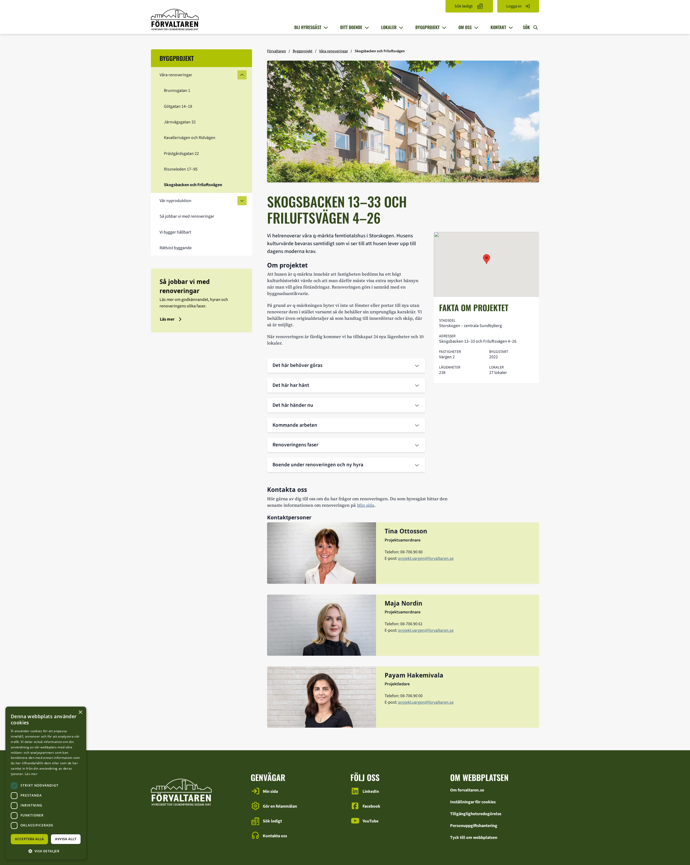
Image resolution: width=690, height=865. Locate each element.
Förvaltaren (276, 51)
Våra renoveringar (333, 51)
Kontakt (498, 27)
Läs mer (31, 774)
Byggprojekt (427, 27)
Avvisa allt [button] (65, 839)
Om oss (465, 27)
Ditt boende (351, 27)
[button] (46, 851)
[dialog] (45, 783)
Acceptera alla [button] (29, 839)
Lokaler (388, 27)
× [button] (80, 712)
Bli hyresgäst (307, 27)
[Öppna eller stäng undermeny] (325, 27)
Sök (527, 27)
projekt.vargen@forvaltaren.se (426, 558)
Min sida (365, 505)
